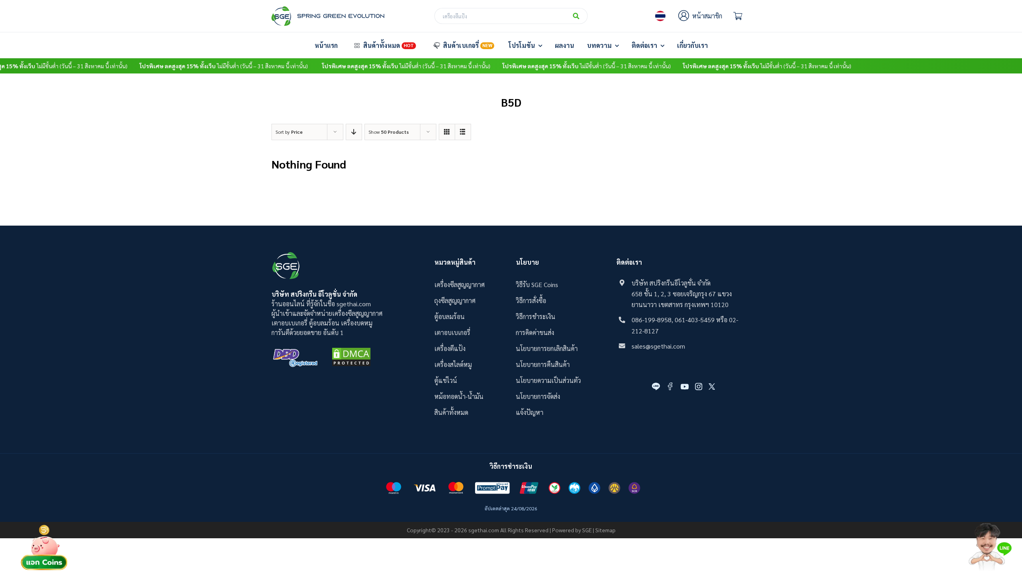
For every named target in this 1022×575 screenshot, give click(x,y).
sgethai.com (483, 529)
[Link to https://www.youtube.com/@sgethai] (685, 387)
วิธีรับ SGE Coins (537, 284)
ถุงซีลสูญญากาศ (454, 300)
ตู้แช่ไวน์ (445, 380)
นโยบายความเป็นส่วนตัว (548, 380)
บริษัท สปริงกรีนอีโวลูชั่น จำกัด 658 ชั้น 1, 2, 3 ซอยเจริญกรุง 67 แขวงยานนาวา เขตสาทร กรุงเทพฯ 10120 (682, 294)
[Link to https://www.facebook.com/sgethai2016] (670, 387)
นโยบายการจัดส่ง (538, 396)
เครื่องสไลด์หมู (453, 364)
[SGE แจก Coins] (44, 524)
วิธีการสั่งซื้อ (531, 300)
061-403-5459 (695, 319)
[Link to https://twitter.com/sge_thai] (712, 386)
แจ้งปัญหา (529, 412)
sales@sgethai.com (658, 346)
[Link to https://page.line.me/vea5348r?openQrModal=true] (656, 387)
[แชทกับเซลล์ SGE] (990, 526)
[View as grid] (447, 132)
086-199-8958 (651, 319)
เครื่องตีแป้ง (449, 348)
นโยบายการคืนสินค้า (543, 364)
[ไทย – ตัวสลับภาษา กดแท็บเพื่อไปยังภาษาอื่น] (660, 16)
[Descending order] (354, 132)
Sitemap (605, 529)
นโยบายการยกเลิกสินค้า (547, 348)
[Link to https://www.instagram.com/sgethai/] (698, 386)
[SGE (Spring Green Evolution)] (327, 9)
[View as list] (463, 132)
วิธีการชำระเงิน (535, 316)
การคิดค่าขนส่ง (535, 332)
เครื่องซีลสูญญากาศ (459, 284)
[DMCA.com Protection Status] (351, 358)
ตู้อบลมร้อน (449, 316)
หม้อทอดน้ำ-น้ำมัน (458, 396)
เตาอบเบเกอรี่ (452, 332)
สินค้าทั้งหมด (451, 412)
